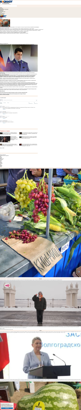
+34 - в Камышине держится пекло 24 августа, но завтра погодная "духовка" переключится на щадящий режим (13, 327)
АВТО (5, 16)
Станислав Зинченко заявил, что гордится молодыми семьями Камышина (27, 332)
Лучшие (5, 102)
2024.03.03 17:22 (7, 106)
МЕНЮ (1, 7)
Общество (1, 43)
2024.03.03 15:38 (10, 120)
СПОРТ (1, 12)
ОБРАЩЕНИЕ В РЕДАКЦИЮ (4, 9)
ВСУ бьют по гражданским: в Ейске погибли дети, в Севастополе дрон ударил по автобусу (52, 331)
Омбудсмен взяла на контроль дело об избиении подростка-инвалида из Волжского (10, 379)
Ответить (4, 109)
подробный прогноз (2, 155)
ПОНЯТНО (7, 408)
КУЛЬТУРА (1, 8)
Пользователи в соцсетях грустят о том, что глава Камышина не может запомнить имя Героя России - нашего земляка (17, 28)
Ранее (8, 102)
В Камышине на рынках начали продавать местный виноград (7, 277)
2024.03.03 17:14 (9, 111)
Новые (1, 102)
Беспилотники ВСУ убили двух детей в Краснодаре (7, 329)
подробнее (7, 155)
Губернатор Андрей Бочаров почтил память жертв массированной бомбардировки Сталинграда (33, 379)
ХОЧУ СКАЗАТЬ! (2, 13)
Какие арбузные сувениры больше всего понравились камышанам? (9, 331)
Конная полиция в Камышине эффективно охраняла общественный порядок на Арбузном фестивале (29, 331)
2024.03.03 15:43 (7, 116)
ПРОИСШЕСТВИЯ (2, 11)
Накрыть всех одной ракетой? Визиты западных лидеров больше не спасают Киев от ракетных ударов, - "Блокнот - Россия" (51, 332)
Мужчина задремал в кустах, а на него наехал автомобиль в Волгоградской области (55, 379)
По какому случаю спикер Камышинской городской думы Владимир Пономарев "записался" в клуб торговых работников (17, 72)
